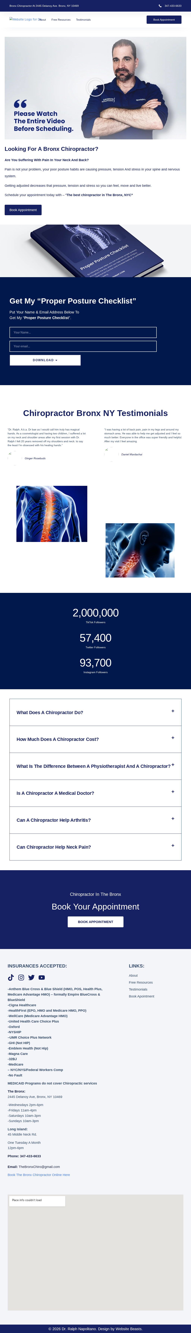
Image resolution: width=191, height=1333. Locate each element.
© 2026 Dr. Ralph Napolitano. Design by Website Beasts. (95, 1329)
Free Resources (61, 19)
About (42, 19)
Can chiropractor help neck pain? (54, 847)
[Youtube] (41, 977)
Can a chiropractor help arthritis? (54, 820)
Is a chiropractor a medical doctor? (55, 793)
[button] (95, 88)
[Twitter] (31, 977)
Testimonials (83, 19)
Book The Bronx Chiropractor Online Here (39, 1175)
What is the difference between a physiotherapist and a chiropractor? (94, 766)
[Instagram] (21, 977)
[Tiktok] (11, 977)
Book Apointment (141, 996)
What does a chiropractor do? (50, 712)
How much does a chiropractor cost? (58, 739)
